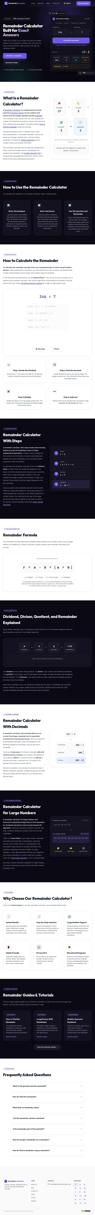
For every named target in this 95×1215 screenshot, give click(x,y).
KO (80, 1195)
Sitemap (33, 1201)
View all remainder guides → (47, 1047)
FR (80, 1188)
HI (80, 1184)
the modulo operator (19, 858)
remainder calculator (12, 110)
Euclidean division (17, 113)
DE (85, 1188)
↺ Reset (56, 349)
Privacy (33, 1197)
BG (75, 1203)
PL (75, 1199)
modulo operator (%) (32, 153)
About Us (41, 3)
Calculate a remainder (14, 56)
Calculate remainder (71, 40)
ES (84, 1184)
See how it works (12, 63)
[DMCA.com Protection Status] (86, 1211)
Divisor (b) (77, 27)
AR (84, 1199)
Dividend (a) (56, 27)
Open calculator (83, 3)
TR (80, 1203)
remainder (38, 116)
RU (75, 1188)
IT (75, 1192)
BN (84, 1192)
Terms (33, 1194)
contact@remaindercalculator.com (60, 1184)
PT (80, 1192)
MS (85, 1195)
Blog (48, 3)
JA (75, 1195)
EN (75, 1184)
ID (80, 1199)
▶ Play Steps (40, 349)
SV (85, 1203)
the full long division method (31, 283)
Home (33, 3)
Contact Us (56, 3)
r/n (70, 647)
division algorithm (28, 140)
